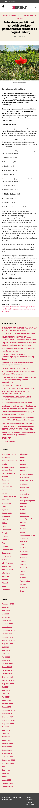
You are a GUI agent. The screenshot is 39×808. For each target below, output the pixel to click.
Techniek (24, 548)
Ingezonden (6, 566)
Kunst (4, 586)
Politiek (23, 513)
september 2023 (8, 720)
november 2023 (8, 714)
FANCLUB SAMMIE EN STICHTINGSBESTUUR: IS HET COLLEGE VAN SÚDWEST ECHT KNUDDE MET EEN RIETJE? (19, 391)
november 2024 (8, 674)
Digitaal (5, 510)
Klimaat (5, 583)
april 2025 (6, 657)
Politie (22, 510)
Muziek (23, 471)
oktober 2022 (7, 757)
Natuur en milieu (26, 474)
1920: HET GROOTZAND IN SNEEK (15, 368)
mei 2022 (5, 773)
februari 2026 (7, 624)
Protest (23, 522)
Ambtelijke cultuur (9, 454)
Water (22, 571)
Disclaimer (30, 800)
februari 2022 (7, 783)
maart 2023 (6, 740)
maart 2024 (6, 700)
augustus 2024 (8, 684)
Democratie (6, 503)
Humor (4, 560)
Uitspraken (24, 551)
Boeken (5, 477)
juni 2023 (6, 730)
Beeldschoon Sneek (9, 461)
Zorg (22, 591)
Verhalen (23, 558)
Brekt (9, 797)
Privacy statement (30, 803)
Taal (22, 544)
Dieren (4, 506)
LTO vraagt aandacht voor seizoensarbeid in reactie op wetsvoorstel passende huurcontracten (19, 379)
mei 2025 (5, 654)
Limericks (24, 454)
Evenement (6, 530)
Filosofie (5, 536)
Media (22, 461)
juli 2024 (5, 687)
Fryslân (5, 546)
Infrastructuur (7, 563)
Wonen (23, 584)
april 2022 (6, 777)
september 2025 (8, 640)
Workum (23, 588)
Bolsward (5, 480)
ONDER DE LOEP (26, 481)
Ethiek (4, 523)
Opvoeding (24, 494)
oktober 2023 (7, 717)
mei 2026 (5, 614)
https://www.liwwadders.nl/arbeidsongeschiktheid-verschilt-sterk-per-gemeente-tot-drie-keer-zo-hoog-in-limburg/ (19, 309)
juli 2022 (5, 767)
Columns (5, 483)
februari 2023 (7, 743)
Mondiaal (24, 467)
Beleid (4, 464)
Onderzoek (24, 16)
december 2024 (8, 670)
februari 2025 (7, 664)
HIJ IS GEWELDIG (8, 441)
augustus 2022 (8, 763)
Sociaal (33, 16)
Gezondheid (6, 553)
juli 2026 (5, 607)
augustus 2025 (8, 644)
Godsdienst (6, 556)
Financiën (5, 540)
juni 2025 (6, 650)
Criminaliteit (7, 490)
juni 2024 (6, 690)
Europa (4, 526)
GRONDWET (6, 438)
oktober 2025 (7, 637)
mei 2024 (5, 694)
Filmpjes (5, 533)
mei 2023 (5, 733)
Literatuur (24, 457)
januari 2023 (7, 747)
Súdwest (23, 541)
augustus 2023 (8, 723)
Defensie (5, 500)
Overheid (24, 497)
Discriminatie (7, 513)
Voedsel (23, 568)
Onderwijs (24, 484)
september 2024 (8, 680)
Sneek (22, 525)
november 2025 (8, 634)
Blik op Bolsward (8, 473)
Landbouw (6, 589)
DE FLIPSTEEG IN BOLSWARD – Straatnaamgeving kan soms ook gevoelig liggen (18, 356)
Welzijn (19, 18)
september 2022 (8, 760)
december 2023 (8, 710)
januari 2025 (7, 667)
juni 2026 (6, 611)
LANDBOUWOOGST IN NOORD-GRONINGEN (18, 423)
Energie (5, 520)
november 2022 (8, 753)
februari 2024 (7, 704)
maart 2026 (6, 620)
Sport (22, 532)
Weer (22, 574)
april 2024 (6, 697)
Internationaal (7, 570)
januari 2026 (7, 627)
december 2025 (8, 630)
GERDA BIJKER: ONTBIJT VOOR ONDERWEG (18, 334)
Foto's (4, 543)
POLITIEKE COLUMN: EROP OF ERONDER (17, 403)
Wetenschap (25, 581)
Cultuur (5, 493)
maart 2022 (6, 780)
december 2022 (8, 750)
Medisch (23, 464)
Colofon (29, 797)
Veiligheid (24, 554)
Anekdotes (6, 457)
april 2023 (6, 737)
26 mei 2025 (21, 36)
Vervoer (23, 564)
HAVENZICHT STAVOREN (11, 385)
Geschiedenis (7, 550)
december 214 (7, 787)
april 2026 (6, 617)
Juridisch (5, 576)
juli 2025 (5, 647)
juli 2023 (5, 727)
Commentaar (7, 486)
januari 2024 (7, 707)
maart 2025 (6, 660)
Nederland (15, 16)
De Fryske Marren (9, 496)
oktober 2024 (7, 677)
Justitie (5, 580)
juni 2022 (6, 770)
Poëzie (22, 506)
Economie (6, 16)
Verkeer (23, 561)
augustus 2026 (8, 604)
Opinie (22, 491)
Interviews (6, 573)
